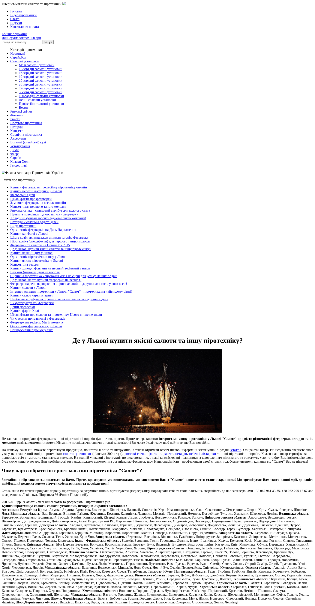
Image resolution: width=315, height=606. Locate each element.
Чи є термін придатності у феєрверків (37, 318)
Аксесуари (18, 138)
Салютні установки (24, 61)
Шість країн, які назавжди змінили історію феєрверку (49, 237)
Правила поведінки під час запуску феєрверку (44, 214)
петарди (181, 454)
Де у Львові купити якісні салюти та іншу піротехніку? (50, 249)
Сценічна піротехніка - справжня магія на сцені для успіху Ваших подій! (63, 276)
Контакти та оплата (24, 27)
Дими (14, 150)
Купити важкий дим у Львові (31, 253)
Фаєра (14, 154)
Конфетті (17, 130)
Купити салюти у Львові (28, 287)
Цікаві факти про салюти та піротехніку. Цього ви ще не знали (56, 314)
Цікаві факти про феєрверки (31, 199)
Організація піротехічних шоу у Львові (38, 257)
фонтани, (155, 454)
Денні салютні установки (37, 100)
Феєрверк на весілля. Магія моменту (37, 322)
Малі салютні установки (36, 65)
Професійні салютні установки (41, 103)
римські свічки (135, 454)
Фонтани (17, 115)
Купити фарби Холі (24, 311)
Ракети (15, 119)
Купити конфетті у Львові (29, 233)
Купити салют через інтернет (31, 295)
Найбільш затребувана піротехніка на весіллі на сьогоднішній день (59, 299)
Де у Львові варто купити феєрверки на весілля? (45, 280)
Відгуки (16, 23)
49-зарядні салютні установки (40, 88)
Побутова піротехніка (26, 123)
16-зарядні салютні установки (40, 73)
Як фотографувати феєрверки (32, 303)
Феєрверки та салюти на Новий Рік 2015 (40, 245)
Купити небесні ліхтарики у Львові (36, 191)
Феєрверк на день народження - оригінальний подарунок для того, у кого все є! (68, 284)
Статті (15, 19)
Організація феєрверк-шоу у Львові (36, 326)
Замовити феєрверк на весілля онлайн (38, 203)
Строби (15, 157)
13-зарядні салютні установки (40, 69)
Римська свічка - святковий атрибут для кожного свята (50, 210)
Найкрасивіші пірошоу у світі (31, 330)
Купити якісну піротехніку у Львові (36, 260)
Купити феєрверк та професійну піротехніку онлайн (48, 187)
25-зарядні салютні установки (40, 80)
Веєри (23, 107)
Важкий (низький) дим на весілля (35, 272)
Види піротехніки (23, 226)
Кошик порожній (21, 36)
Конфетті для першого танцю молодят (38, 206)
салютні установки (77, 454)
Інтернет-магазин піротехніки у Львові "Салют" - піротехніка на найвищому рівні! (71, 291)
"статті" (235, 450)
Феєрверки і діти (22, 195)
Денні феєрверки (22, 307)
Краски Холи (20, 161)
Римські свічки (21, 111)
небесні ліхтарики (202, 454)
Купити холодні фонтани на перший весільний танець (50, 268)
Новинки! (17, 53)
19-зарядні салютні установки (40, 76)
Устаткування (20, 146)
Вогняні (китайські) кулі (28, 142)
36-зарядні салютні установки (40, 84)
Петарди (16, 127)
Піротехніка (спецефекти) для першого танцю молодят (50, 241)
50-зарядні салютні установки (40, 92)
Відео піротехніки (23, 15)
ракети (168, 454)
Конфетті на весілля (24, 264)
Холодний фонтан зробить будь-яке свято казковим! (48, 218)
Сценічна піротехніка (26, 134)
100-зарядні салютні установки (41, 96)
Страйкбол (18, 57)
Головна (16, 11)
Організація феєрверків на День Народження (43, 230)
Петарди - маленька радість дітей (34, 222)
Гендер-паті (18, 165)
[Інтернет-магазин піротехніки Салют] (64, 4)
